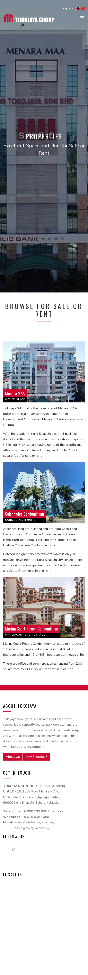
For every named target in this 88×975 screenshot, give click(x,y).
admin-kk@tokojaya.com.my (34, 822)
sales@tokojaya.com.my (32, 828)
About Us (13, 756)
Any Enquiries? (36, 756)
